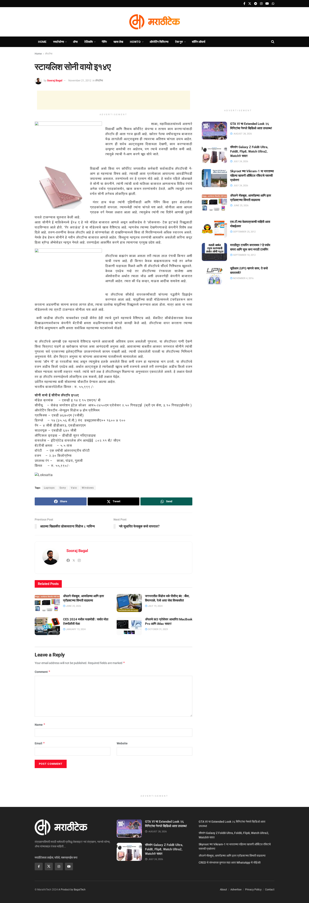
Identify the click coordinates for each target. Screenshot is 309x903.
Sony (62, 487)
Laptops (49, 487)
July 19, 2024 (154, 606)
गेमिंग (104, 41)
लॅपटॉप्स (48, 53)
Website (122, 743)
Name (40, 725)
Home (42, 41)
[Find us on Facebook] (244, 3)
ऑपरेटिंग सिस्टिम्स (159, 41)
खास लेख (118, 41)
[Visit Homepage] (154, 21)
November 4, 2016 (243, 278)
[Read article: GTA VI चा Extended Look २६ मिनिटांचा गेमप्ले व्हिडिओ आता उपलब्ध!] (214, 131)
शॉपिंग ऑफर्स (198, 41)
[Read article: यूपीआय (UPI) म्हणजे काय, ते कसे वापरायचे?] (214, 275)
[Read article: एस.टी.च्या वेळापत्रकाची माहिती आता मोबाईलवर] (214, 229)
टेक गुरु (179, 41)
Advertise (236, 889)
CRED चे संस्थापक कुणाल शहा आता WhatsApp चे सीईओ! (230, 862)
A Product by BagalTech (72, 889)
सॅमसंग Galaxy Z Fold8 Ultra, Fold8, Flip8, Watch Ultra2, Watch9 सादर (249, 151)
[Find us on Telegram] (255, 3)
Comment (42, 672)
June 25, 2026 (73, 606)
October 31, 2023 (157, 629)
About (223, 889)
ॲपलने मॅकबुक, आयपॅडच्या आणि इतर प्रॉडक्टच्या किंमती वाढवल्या (232, 855)
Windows (88, 487)
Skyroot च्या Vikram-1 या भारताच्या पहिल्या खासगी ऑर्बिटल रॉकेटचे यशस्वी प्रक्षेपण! (252, 175)
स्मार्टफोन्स (58, 41)
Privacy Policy (253, 889)
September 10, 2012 (244, 255)
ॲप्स (75, 41)
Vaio (74, 487)
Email (40, 743)
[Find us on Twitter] (249, 3)
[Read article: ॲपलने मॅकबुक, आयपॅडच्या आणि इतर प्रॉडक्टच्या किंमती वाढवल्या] (47, 603)
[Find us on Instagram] (261, 3)
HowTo (135, 41)
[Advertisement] (113, 100)
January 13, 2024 (75, 629)
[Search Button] (272, 42)
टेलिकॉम (88, 41)
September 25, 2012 (244, 231)
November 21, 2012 (79, 80)
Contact (269, 889)
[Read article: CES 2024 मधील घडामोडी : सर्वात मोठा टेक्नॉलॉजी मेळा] (47, 626)
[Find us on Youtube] (267, 3)
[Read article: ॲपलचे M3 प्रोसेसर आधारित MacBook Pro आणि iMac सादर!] (129, 626)
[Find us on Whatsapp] (273, 3)
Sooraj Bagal (54, 80)
